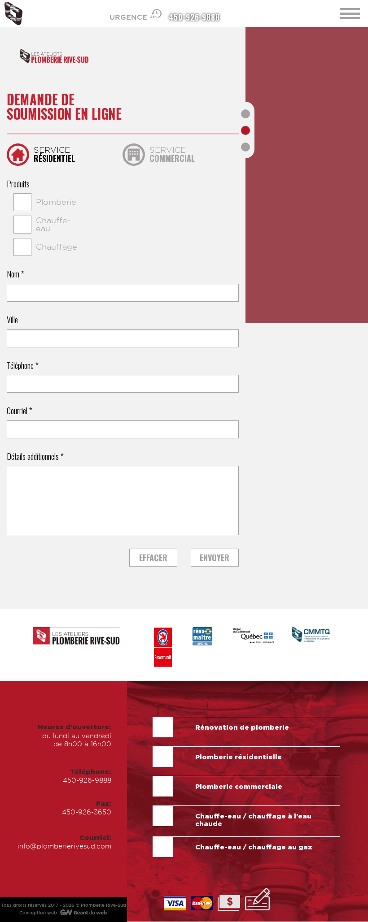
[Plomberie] (13, 202)
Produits (18, 184)
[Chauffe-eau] (13, 225)
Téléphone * (23, 366)
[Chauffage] (13, 247)
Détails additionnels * (35, 457)
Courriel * (19, 411)
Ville (12, 320)
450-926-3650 (86, 812)
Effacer (153, 557)
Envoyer (214, 557)
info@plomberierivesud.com (64, 846)
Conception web (38, 912)
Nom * (15, 274)
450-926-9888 (194, 16)
